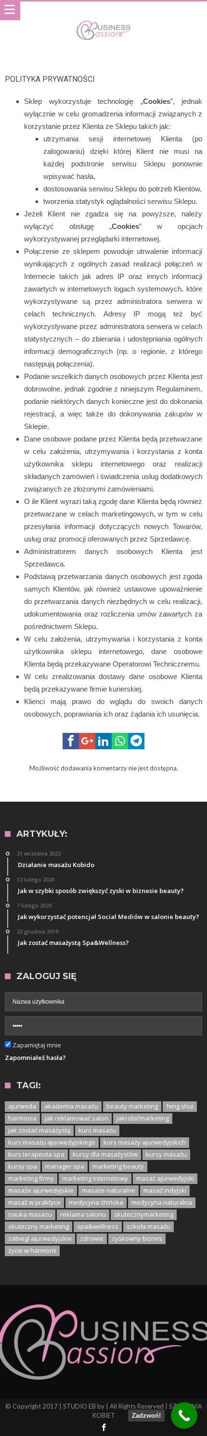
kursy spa (22, 1166)
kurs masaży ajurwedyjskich (145, 1142)
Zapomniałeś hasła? (35, 1057)
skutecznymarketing (143, 1214)
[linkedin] (103, 741)
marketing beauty (118, 1166)
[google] (87, 741)
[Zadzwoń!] (184, 1415)
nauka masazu (30, 1214)
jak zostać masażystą (39, 1130)
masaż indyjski (164, 1190)
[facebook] (71, 741)
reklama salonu (83, 1214)
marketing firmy (31, 1178)
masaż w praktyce (34, 1202)
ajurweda (22, 1106)
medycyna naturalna (161, 1202)
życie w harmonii (32, 1250)
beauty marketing (132, 1106)
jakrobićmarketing (142, 1118)
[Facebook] (103, 1428)
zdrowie (92, 1238)
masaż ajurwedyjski (165, 1178)
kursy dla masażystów (105, 1154)
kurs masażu (97, 1130)
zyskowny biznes (137, 1238)
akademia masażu (71, 1106)
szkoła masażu (148, 1226)
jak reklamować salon (76, 1118)
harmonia (22, 1118)
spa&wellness (97, 1226)
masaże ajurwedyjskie (41, 1190)
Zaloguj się (177, 1049)
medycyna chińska (96, 1202)
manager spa (64, 1166)
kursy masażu (166, 1154)
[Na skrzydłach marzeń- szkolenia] (103, 20)
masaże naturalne (108, 1190)
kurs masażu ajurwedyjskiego (51, 1142)
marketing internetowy (95, 1178)
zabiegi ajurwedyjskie (40, 1238)
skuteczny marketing (38, 1226)
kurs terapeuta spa (36, 1154)
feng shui (180, 1106)
